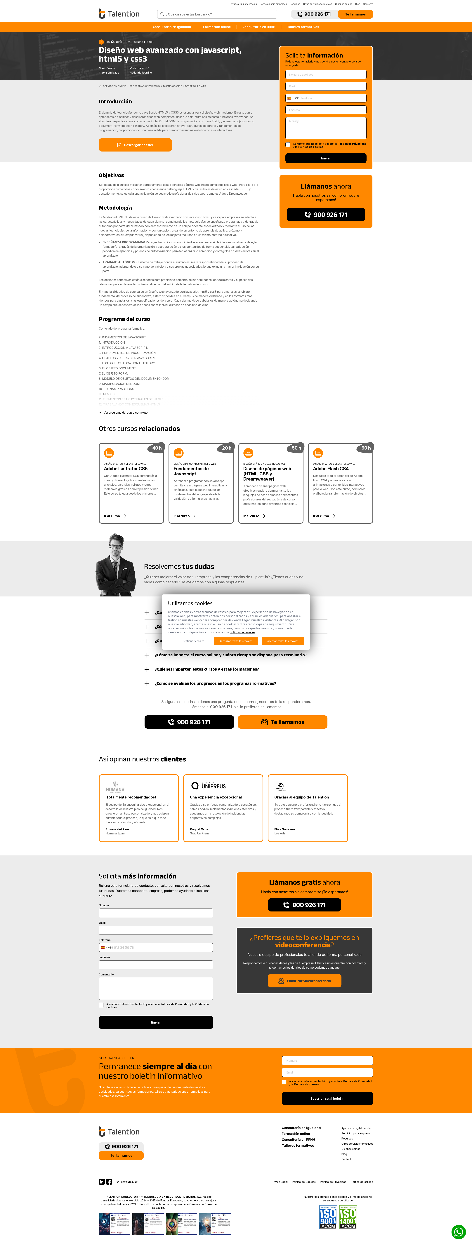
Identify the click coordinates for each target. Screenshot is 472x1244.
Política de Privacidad (352, 143)
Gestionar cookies (193, 641)
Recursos (295, 4)
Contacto (368, 4)
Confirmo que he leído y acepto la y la (329, 145)
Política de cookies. (307, 1084)
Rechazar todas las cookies (235, 641)
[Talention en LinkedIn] (102, 1182)
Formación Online (114, 86)
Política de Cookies (304, 1181)
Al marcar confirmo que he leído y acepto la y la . (157, 1006)
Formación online (217, 27)
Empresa (104, 957)
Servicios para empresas (273, 4)
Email (102, 922)
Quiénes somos (343, 4)
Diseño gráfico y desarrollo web (184, 86)
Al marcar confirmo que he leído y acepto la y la (330, 1083)
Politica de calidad (362, 1181)
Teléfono (105, 940)
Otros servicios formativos (317, 4)
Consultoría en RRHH (259, 27)
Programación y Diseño (145, 86)
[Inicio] (100, 86)
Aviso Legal (281, 1181)
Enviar (326, 158)
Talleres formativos (303, 27)
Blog (357, 4)
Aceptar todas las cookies (283, 641)
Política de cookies (310, 146)
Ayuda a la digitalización (244, 4)
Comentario (106, 974)
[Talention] (119, 13)
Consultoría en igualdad (172, 27)
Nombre (104, 905)
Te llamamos (355, 14)
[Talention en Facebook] (109, 1182)
